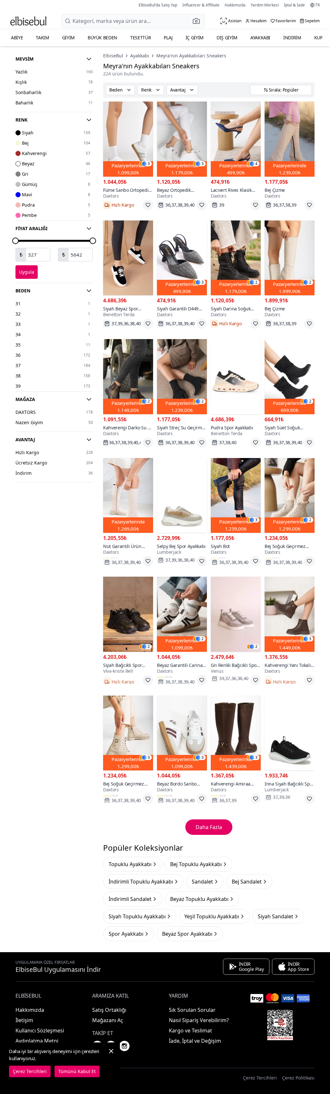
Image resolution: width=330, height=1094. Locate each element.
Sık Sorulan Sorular (192, 1009)
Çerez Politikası (298, 1078)
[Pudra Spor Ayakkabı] (236, 376)
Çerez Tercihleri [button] (260, 1078)
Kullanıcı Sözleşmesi (39, 1030)
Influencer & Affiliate (200, 5)
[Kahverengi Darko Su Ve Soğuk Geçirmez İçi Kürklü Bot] (128, 376)
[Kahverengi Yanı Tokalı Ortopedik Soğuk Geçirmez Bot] (290, 614)
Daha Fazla (209, 827)
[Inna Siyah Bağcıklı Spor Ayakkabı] (290, 733)
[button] (198, 21)
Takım (42, 37)
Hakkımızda (235, 5)
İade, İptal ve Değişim (195, 1040)
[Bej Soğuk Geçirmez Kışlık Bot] (290, 495)
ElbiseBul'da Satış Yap (158, 5)
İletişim (24, 1020)
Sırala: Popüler (284, 90)
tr (317, 5)
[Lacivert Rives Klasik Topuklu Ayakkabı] (236, 139)
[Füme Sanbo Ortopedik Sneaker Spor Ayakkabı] (128, 139)
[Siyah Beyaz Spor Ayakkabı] (128, 258)
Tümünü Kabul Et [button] (77, 1071)
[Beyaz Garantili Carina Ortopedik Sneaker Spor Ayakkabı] (182, 614)
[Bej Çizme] (290, 139)
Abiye (17, 37)
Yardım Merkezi (265, 5)
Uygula (26, 272)
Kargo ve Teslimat (190, 1030)
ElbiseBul (113, 56)
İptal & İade (294, 5)
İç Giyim (195, 37)
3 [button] (149, 163)
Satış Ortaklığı (109, 1009)
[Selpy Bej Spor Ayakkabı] (182, 495)
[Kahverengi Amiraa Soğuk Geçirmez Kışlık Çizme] (236, 733)
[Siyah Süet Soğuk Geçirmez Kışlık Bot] (290, 376)
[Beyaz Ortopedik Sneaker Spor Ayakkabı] (182, 139)
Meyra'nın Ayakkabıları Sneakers (191, 56)
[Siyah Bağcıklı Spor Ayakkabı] (128, 614)
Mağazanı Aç (107, 1020)
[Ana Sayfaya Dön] (28, 20)
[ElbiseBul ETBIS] (280, 1025)
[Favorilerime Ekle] (148, 205)
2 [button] (256, 282)
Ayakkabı (260, 37)
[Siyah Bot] (236, 495)
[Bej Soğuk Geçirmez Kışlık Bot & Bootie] (128, 733)
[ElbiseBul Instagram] (124, 1046)
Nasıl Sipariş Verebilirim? (199, 1020)
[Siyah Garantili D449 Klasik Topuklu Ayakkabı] (182, 258)
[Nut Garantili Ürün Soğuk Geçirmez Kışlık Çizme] (128, 495)
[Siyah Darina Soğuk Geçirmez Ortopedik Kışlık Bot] (236, 258)
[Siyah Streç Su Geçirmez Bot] (182, 376)
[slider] (15, 241)
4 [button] (256, 163)
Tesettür (140, 37)
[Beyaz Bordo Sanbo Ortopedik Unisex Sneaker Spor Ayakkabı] (182, 733)
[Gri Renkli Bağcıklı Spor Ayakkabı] (236, 614)
